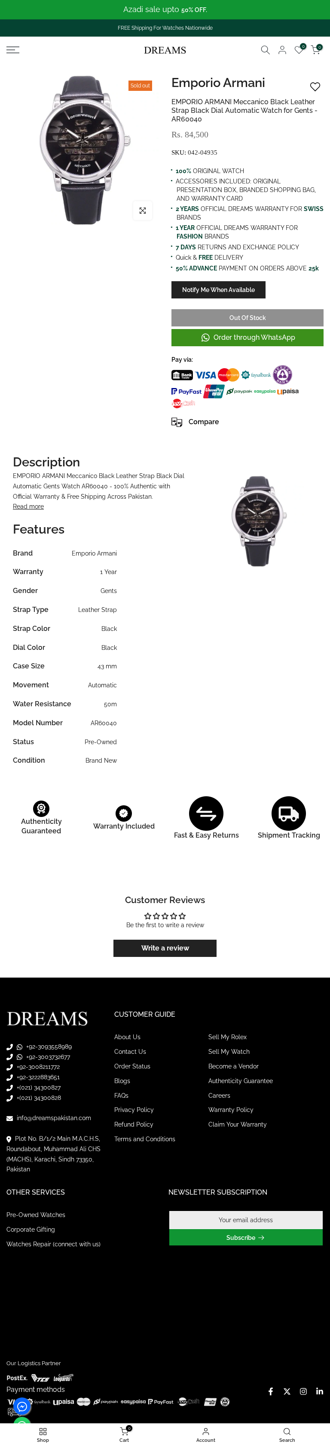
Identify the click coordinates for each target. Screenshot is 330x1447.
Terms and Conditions (144, 1139)
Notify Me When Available (218, 289)
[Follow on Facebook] (271, 1391)
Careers (219, 1095)
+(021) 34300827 (38, 1087)
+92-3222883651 (37, 1077)
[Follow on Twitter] (287, 1391)
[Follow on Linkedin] (320, 1391)
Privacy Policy (134, 1109)
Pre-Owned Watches (35, 1214)
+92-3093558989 (48, 1046)
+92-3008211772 (37, 1066)
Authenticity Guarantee (240, 1080)
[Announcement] (165, 9)
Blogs (122, 1080)
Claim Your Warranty (237, 1124)
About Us (127, 1037)
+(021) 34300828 (38, 1097)
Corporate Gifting (30, 1229)
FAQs (121, 1095)
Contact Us (130, 1051)
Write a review (165, 948)
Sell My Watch (229, 1051)
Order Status (132, 1066)
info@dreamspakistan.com (53, 1118)
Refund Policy (133, 1124)
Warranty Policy (231, 1109)
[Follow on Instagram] (303, 1391)
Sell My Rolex (227, 1037)
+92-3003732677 (47, 1056)
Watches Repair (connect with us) (53, 1244)
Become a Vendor (233, 1066)
